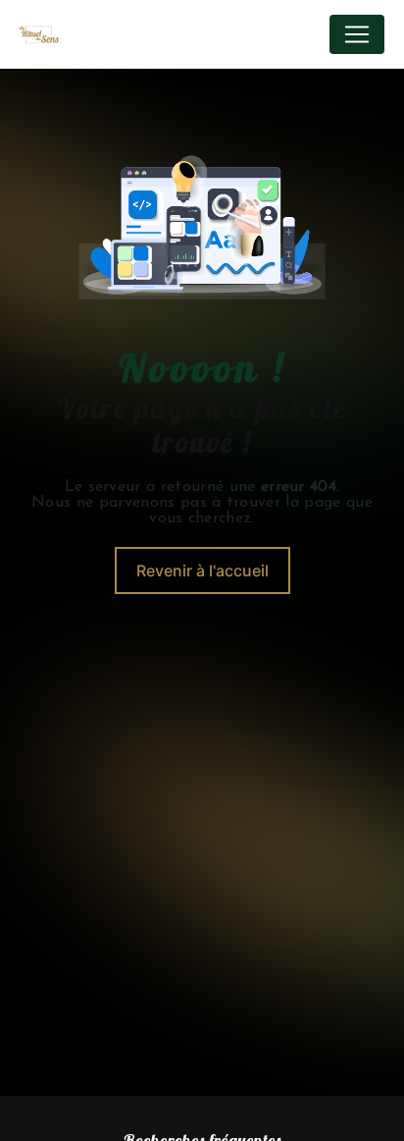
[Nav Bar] (356, 34)
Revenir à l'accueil (202, 570)
